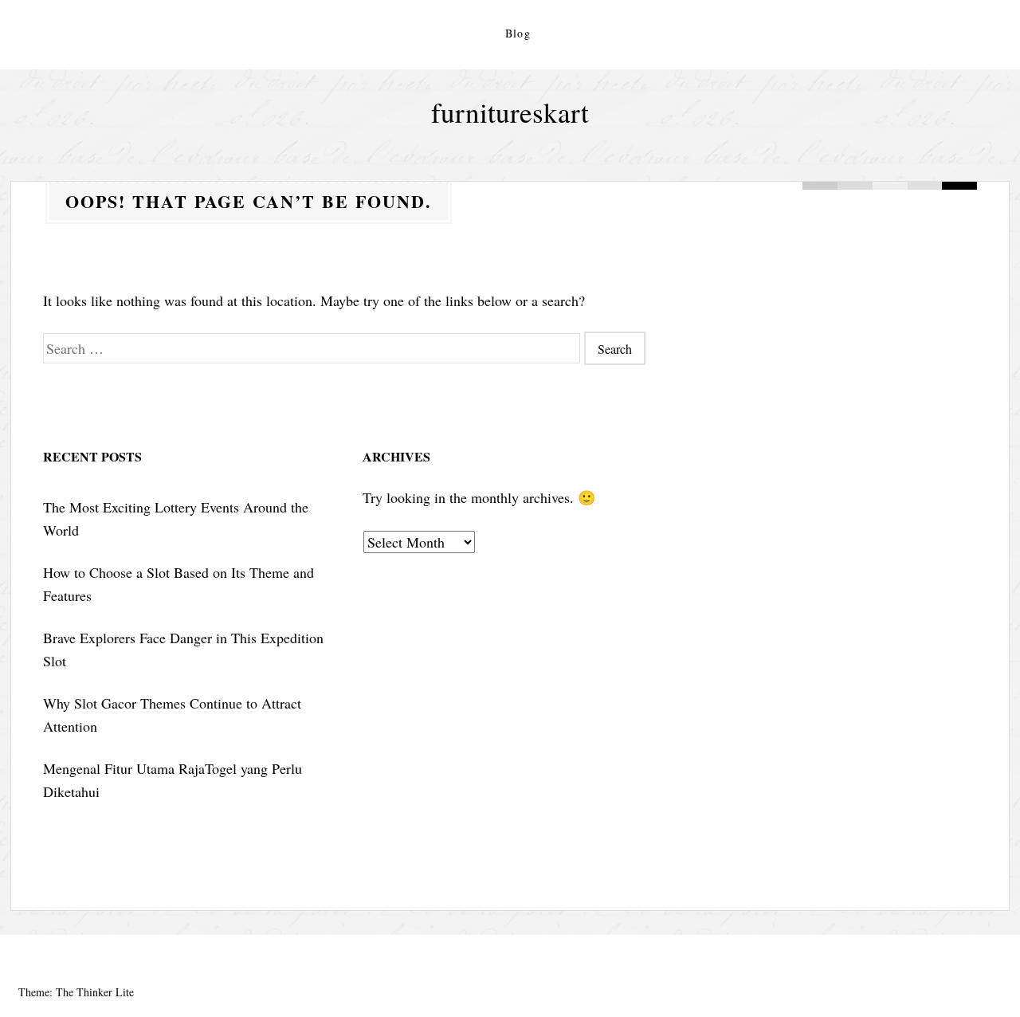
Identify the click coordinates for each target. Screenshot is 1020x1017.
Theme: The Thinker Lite (76, 991)
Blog (518, 33)
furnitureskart (510, 112)
